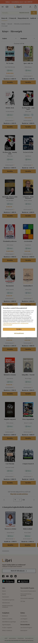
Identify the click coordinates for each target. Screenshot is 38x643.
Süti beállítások (19, 333)
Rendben (19, 329)
